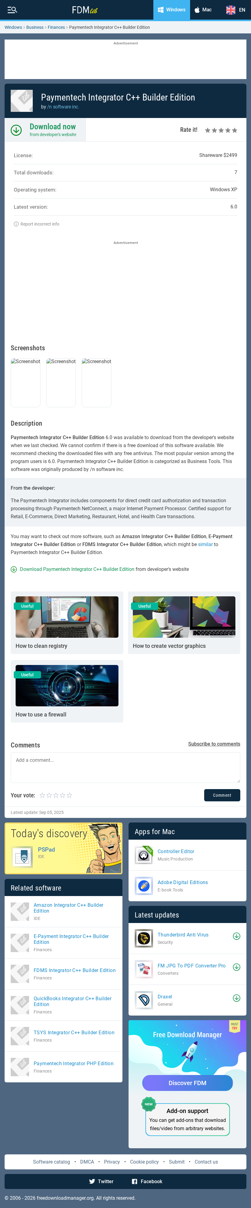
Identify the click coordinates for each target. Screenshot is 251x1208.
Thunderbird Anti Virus (183, 935)
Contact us (206, 1162)
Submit (177, 1162)
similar (205, 544)
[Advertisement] (125, 60)
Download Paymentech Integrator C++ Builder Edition (77, 569)
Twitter (106, 1181)
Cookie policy (144, 1162)
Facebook (151, 1181)
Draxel (165, 997)
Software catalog (51, 1162)
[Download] (236, 936)
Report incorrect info (40, 224)
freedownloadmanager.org (65, 1198)
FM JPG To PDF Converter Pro (192, 966)
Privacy (112, 1162)
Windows (13, 27)
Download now (53, 126)
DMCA (87, 1162)
